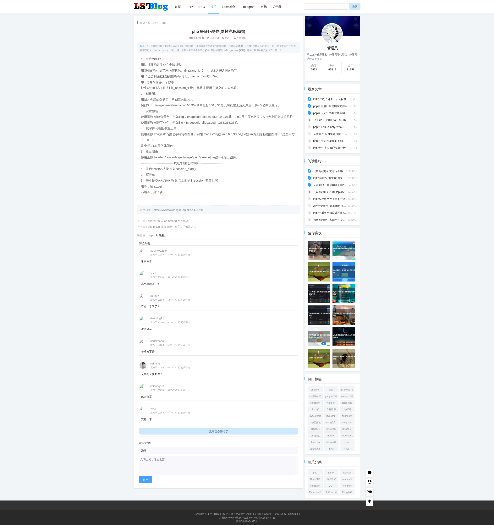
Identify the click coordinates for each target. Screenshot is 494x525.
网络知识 (347, 428)
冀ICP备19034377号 (247, 521)
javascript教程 (315, 416)
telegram (347, 422)
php (164, 23)
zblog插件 (331, 442)
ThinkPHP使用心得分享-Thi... (331, 120)
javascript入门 (347, 436)
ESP (331, 485)
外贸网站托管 (347, 390)
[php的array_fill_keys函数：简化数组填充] (320, 250)
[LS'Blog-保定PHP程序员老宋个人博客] (151, 5)
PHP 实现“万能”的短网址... (329, 178)
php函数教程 (315, 423)
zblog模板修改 (331, 429)
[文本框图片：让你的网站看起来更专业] (344, 315)
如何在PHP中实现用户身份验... (332, 219)
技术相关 (153, 23)
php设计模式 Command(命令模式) (168, 221)
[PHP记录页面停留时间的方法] (320, 272)
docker (331, 435)
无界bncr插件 (331, 492)
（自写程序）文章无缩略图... (330, 171)
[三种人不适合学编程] (320, 358)
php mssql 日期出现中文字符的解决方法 (172, 226)
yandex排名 (347, 396)
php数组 (315, 435)
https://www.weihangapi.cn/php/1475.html (179, 210)
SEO (201, 6)
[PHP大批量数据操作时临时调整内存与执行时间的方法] (320, 336)
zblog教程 (347, 402)
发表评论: (145, 443)
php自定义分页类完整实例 (329, 113)
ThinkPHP (315, 479)
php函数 (347, 409)
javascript (331, 415)
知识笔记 (331, 479)
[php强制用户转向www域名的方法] (344, 250)
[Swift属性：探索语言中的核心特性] (344, 272)
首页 (178, 6)
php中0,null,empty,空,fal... (329, 127)
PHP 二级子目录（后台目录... (331, 99)
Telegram (249, 6)
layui (331, 448)
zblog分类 (315, 448)
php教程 (160, 235)
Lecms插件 (229, 6)
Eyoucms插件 (315, 492)
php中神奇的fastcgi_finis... (329, 141)
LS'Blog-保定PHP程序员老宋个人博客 (232, 513)
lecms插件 (315, 402)
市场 (264, 6)
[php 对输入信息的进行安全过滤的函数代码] (320, 293)
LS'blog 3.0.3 (293, 513)
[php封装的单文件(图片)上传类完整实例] (344, 336)
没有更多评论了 (218, 431)
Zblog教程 (347, 492)
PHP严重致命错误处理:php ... (331, 213)
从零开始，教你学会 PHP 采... (331, 185)
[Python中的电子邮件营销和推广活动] (344, 293)
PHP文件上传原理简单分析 (329, 148)
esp (347, 442)
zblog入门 (331, 422)
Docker (347, 472)
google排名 (331, 396)
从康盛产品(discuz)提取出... (330, 134)
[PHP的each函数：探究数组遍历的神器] (344, 358)
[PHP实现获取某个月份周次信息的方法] (320, 315)
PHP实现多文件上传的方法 (329, 199)
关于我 (277, 6)
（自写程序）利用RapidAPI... (331, 192)
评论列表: (145, 243)
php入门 (315, 409)
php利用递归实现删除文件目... (331, 106)
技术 (213, 6)
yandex (331, 402)
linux (346, 448)
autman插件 (347, 416)
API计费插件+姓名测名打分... (330, 206)
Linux (331, 472)
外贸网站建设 (315, 396)
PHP (189, 6)
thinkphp (315, 442)
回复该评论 (184, 254)
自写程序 (331, 409)
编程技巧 (315, 428)
